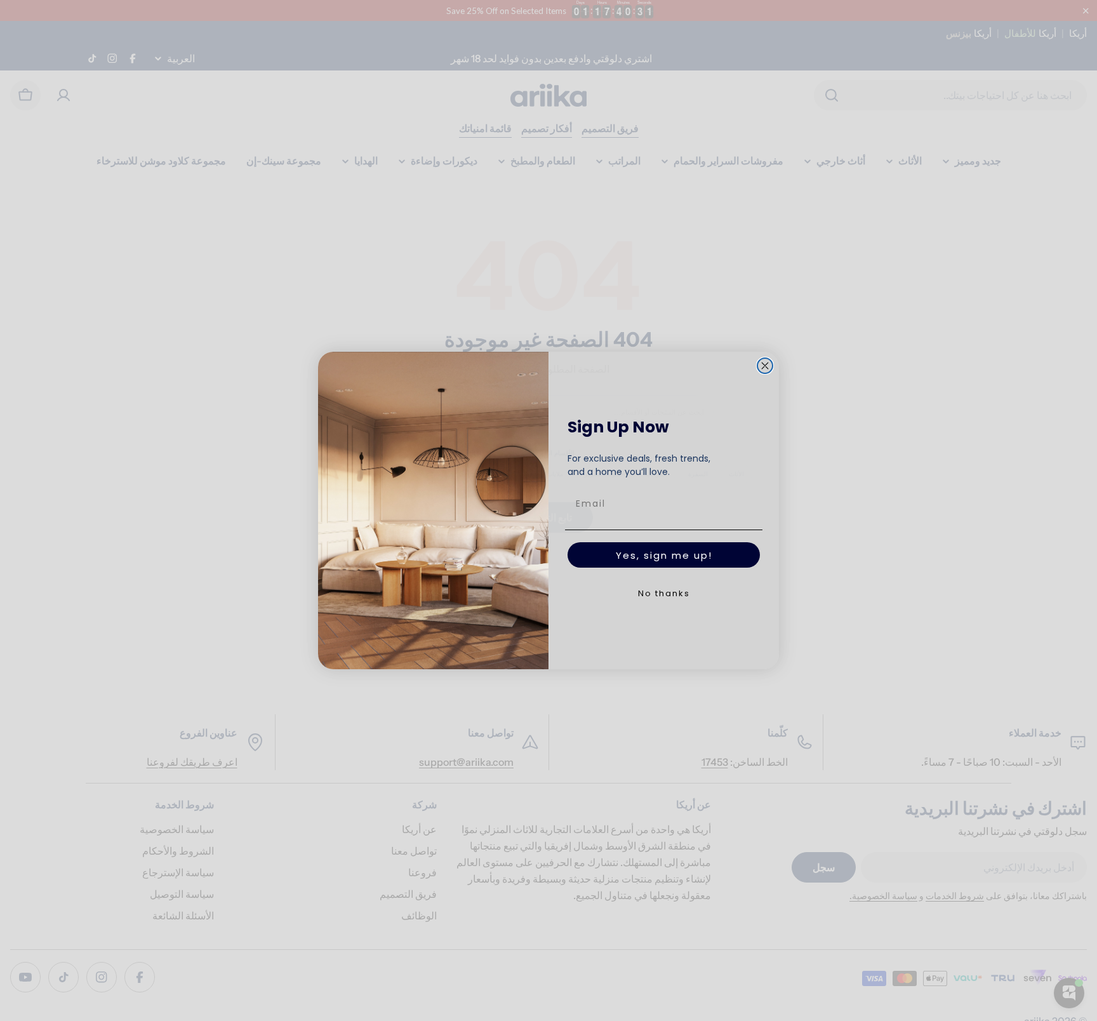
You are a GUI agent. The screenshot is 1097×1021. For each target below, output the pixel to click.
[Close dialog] (765, 365)
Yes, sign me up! (664, 555)
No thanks (664, 593)
